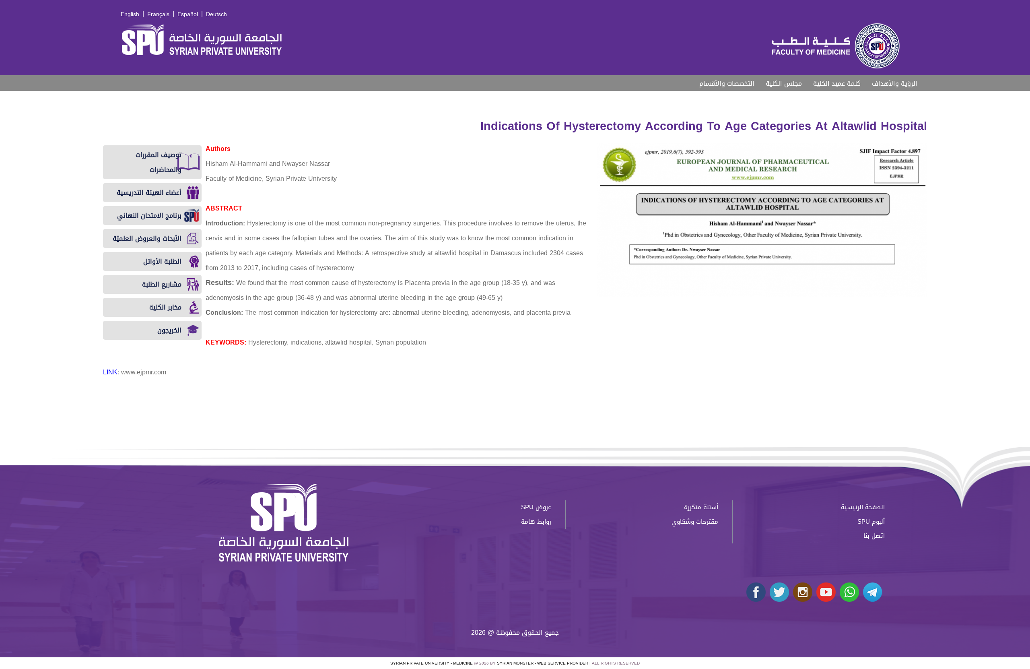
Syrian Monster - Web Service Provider (542, 663)
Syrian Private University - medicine (431, 663)
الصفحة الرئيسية (863, 507)
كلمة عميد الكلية (837, 83)
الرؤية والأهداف (894, 83)
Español (187, 14)
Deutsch (216, 14)
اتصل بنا (874, 535)
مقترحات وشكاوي (695, 521)
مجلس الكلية (784, 83)
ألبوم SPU (871, 521)
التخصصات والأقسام (726, 83)
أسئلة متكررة (701, 507)
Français (158, 14)
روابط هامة (536, 521)
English (130, 14)
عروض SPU (536, 507)
